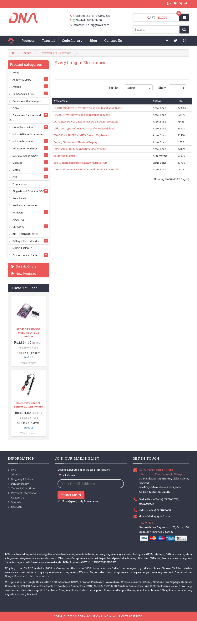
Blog (93, 40)
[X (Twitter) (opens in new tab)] (175, 41)
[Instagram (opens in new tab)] (184, 41)
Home (11, 40)
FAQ (13, 470)
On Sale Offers (26, 266)
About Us (16, 474)
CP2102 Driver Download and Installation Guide (81, 115)
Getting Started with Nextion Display (75, 142)
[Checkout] (185, 3)
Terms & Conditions (23, 488)
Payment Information (24, 493)
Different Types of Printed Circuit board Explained (83, 128)
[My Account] (169, 3)
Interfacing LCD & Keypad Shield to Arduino (79, 149)
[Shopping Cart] (180, 3)
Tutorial (48, 40)
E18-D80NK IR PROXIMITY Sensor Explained (81, 135)
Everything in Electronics (55, 53)
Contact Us (113, 40)
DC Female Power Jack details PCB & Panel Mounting (85, 121)
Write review (28, 362)
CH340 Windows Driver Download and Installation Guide (87, 108)
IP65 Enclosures (160, 586)
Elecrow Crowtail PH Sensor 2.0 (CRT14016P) (28, 404)
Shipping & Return (22, 479)
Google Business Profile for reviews (27, 576)
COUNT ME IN (71, 495)
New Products (26, 274)
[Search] (184, 29)
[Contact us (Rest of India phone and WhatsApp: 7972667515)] (73, 16)
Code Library (72, 40)
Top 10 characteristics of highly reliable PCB (80, 162)
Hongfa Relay (34, 582)
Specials (16, 502)
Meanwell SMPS (68, 582)
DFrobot (85, 582)
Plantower (97, 582)
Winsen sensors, (131, 582)
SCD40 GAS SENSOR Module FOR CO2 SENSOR (28, 332)
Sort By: (114, 87)
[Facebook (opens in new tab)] (167, 41)
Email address (67, 475)
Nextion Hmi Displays (166, 582)
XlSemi (146, 582)
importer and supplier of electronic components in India (59, 554)
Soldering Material (64, 156)
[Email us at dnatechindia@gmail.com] (71, 25)
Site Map (16, 506)
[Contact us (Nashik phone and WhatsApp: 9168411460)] (73, 20)
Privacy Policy (20, 483)
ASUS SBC (50, 582)
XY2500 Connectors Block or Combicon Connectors (52, 586)
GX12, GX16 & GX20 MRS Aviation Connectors (115, 586)
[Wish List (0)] (175, 3)
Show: (161, 87)
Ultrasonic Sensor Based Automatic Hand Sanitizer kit (86, 169)
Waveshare (113, 582)
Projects (28, 40)
